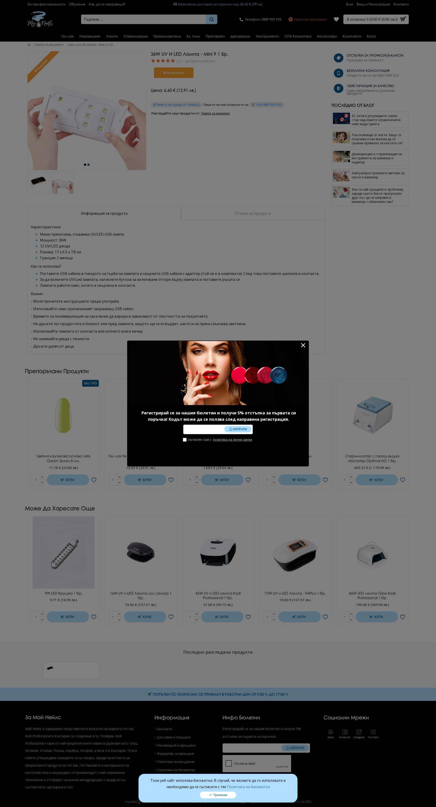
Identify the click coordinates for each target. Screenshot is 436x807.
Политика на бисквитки (248, 786)
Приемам (220, 795)
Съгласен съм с (220, 439)
